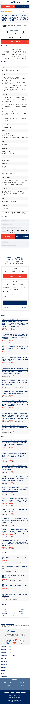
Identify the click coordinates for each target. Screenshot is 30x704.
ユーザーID (5, 291)
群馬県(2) (22, 611)
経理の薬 (22, 685)
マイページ (22, 6)
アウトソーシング (7, 688)
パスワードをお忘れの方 (20, 306)
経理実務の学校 (7, 685)
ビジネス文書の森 (22, 688)
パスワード (5, 296)
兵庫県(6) (5, 609)
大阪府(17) (14, 608)
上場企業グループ (19, 33)
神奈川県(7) (22, 608)
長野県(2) (14, 611)
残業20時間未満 (4, 33)
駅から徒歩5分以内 (11, 33)
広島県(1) (14, 613)
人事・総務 (3, 624)
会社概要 (18, 692)
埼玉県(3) (5, 611)
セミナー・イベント (6, 673)
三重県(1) (22, 613)
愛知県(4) (14, 609)
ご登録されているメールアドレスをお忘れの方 (15, 307)
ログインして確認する (22, 236)
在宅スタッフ (22, 682)
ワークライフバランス (23, 30)
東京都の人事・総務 (10, 624)
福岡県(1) (5, 613)
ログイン (15, 303)
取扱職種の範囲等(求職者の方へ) (15, 695)
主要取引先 (23, 692)
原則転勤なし (16, 30)
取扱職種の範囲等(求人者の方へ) (15, 697)
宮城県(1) (14, 615)
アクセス (12, 692)
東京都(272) (5, 608)
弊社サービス (8, 271)
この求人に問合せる (15, 41)
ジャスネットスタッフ (7, 682)
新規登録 (8, 6)
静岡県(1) (5, 615)
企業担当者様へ (5, 676)
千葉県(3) (22, 609)
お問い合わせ (7, 692)
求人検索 (3, 2)
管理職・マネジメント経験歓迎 (7, 30)
